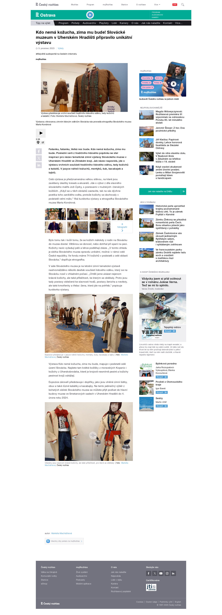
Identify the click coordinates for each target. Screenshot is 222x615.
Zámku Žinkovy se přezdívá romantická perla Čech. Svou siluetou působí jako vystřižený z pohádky (171, 223)
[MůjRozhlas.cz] (41, 59)
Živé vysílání (146, 87)
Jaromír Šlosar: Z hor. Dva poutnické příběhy (170, 129)
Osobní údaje (151, 602)
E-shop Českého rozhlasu (155, 272)
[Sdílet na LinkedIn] (39, 165)
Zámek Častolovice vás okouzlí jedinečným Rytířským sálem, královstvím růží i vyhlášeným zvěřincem (169, 239)
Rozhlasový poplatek (121, 591)
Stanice (124, 5)
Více (179, 23)
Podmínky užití (166, 602)
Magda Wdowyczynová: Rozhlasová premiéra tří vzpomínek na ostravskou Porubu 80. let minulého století (170, 117)
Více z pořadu (148, 202)
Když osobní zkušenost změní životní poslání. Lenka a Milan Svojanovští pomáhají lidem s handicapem (170, 172)
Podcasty (80, 580)
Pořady (76, 23)
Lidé (114, 23)
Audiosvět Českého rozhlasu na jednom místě (159, 99)
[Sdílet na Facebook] (39, 151)
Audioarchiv (157, 15)
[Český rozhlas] (47, 4)
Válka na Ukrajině (49, 572)
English (178, 602)
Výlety (61, 48)
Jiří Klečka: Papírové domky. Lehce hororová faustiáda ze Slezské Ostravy (169, 143)
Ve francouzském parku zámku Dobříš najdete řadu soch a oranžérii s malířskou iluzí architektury (171, 255)
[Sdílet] (42, 143)
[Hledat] (182, 4)
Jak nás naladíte (150, 23)
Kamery (155, 17)
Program (90, 5)
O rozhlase (141, 5)
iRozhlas (74, 5)
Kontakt (167, 23)
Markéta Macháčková (66, 116)
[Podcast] (38, 143)
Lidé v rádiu (116, 580)
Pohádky (145, 83)
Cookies (139, 602)
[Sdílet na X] (39, 158)
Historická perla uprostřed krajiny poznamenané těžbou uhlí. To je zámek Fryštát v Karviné (170, 210)
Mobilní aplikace (83, 584)
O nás (135, 23)
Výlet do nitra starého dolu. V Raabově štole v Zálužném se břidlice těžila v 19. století (171, 157)
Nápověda (116, 576)
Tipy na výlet (43, 23)
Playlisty (104, 23)
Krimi (158, 78)
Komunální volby (49, 576)
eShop (44, 584)
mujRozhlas (108, 5)
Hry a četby (146, 78)
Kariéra (114, 584)
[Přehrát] (41, 133)
